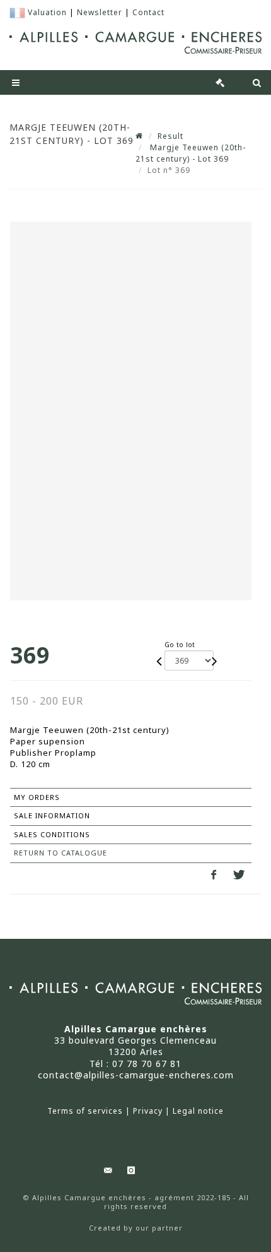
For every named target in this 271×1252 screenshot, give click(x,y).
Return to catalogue (60, 852)
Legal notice (198, 1111)
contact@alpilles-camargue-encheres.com (136, 1075)
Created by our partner (136, 1228)
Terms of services (85, 1111)
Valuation (47, 12)
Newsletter (99, 12)
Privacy (148, 1111)
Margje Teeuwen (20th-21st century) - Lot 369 (191, 153)
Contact (148, 12)
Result (170, 136)
